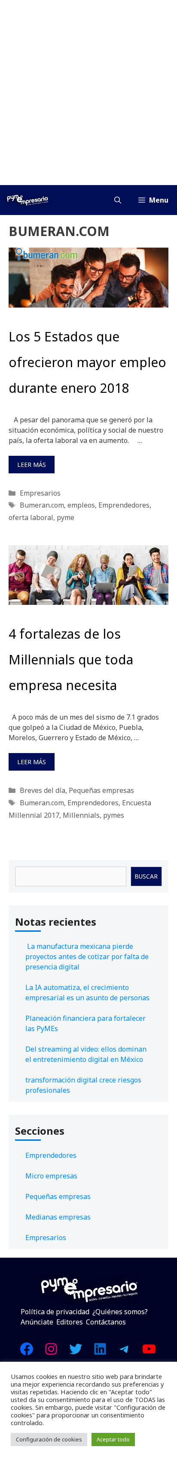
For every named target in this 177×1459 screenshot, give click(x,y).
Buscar (146, 876)
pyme (65, 517)
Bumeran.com (42, 505)
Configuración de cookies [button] (49, 1439)
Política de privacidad (55, 1311)
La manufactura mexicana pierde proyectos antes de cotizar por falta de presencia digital (87, 957)
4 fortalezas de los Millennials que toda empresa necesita (71, 659)
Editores (69, 1322)
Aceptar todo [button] (113, 1439)
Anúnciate (37, 1322)
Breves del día (42, 790)
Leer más (31, 464)
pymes (113, 815)
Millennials (81, 815)
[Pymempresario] (27, 200)
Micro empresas (51, 1176)
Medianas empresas (58, 1217)
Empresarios (40, 493)
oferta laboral (31, 517)
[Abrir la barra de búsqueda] (118, 200)
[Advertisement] (88, 92)
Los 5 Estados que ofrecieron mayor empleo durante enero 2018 (87, 362)
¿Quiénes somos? (120, 1311)
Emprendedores (124, 505)
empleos (81, 505)
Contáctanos (106, 1322)
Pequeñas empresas (101, 790)
